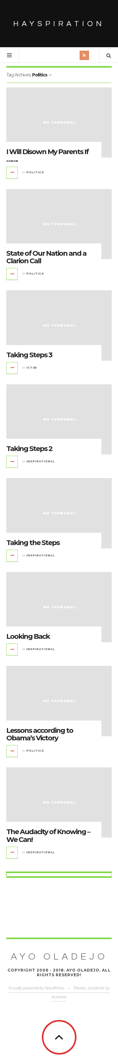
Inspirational (40, 461)
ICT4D (31, 367)
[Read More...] (12, 172)
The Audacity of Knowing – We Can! (48, 835)
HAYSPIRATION (59, 24)
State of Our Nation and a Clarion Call (46, 257)
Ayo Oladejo (59, 956)
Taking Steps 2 (29, 448)
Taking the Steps (32, 542)
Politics (35, 172)
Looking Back (28, 636)
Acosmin (59, 997)
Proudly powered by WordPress (36, 988)
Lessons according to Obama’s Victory (39, 734)
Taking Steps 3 (29, 355)
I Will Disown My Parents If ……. (47, 156)
